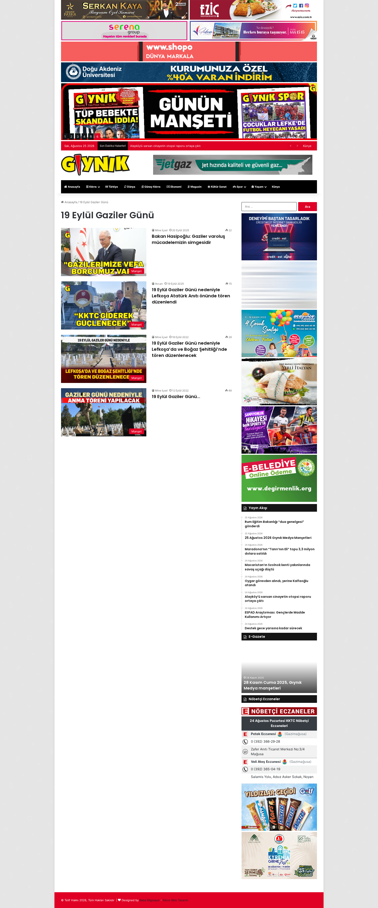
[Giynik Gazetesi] (95, 165)
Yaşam (258, 186)
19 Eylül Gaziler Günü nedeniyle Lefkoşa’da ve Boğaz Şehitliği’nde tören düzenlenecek (189, 349)
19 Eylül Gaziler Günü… (176, 396)
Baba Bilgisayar (150, 900)
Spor (239, 186)
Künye (307, 146)
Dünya (130, 186)
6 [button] (97, 136)
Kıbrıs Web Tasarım (175, 900)
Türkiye (113, 186)
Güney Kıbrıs (152, 186)
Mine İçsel (161, 230)
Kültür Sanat (218, 186)
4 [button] (84, 136)
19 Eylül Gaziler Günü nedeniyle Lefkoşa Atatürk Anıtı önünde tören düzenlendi (191, 296)
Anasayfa (73, 186)
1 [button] (65, 136)
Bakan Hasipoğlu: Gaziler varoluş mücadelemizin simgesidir (188, 239)
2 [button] (71, 136)
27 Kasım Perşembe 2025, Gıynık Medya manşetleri (276, 685)
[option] (279, 669)
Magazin (195, 186)
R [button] (91, 136)
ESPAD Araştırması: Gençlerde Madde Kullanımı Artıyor (167, 146)
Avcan (159, 283)
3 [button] (78, 136)
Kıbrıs (93, 186)
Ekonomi (175, 186)
